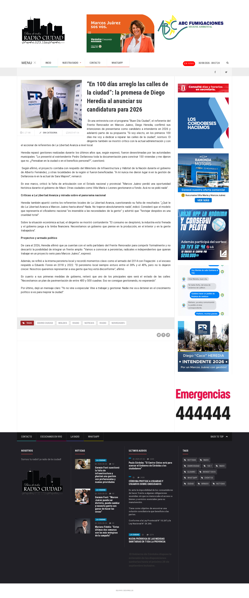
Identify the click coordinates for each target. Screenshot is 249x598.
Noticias (89, 323)
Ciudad (191, 484)
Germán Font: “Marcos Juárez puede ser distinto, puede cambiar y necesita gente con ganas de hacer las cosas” (107, 504)
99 (113, 494)
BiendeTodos (209, 472)
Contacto (26, 436)
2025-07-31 (140, 459)
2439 (142, 477)
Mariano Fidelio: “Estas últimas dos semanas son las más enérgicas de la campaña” (107, 531)
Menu (27, 63)
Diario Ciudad (45, 323)
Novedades (118, 323)
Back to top (217, 436)
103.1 (209, 466)
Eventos (209, 478)
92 (113, 464)
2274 (152, 535)
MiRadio (205, 484)
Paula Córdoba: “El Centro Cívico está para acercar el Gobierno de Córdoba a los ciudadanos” (150, 465)
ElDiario (191, 472)
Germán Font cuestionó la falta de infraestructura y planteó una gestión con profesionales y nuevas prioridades (107, 474)
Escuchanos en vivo (51, 436)
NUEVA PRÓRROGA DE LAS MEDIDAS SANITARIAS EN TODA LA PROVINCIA (147, 540)
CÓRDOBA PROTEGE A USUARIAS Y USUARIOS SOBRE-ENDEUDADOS (146, 482)
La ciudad (100, 460)
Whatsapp (93, 436)
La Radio (75, 436)
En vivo (189, 63)
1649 (152, 459)
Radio (75, 323)
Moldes (62, 323)
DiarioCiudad (194, 466)
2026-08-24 (102, 523)
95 (113, 523)
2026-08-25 (102, 464)
